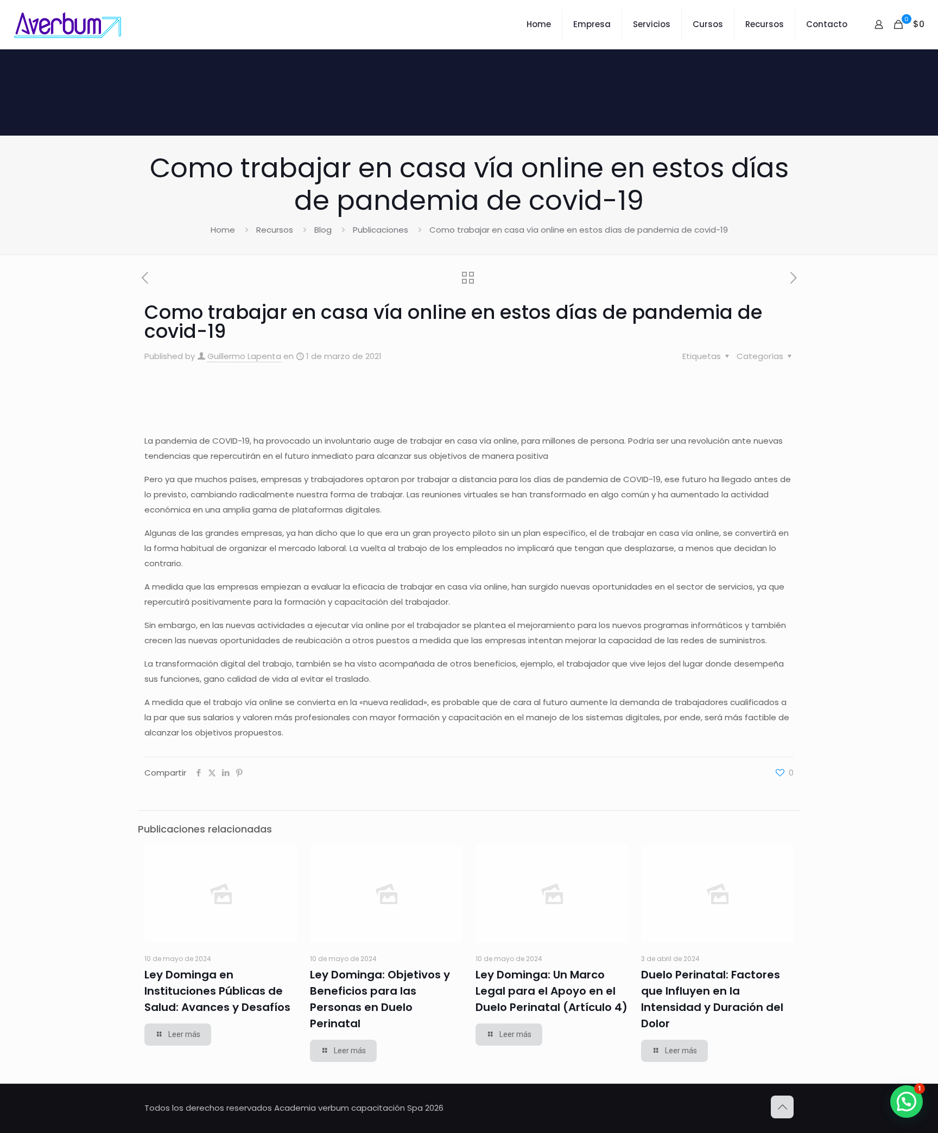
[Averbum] (67, 24)
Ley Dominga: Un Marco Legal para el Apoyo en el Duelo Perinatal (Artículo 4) (552, 991)
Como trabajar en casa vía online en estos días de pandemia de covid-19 (578, 229)
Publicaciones (380, 229)
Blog (323, 229)
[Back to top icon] (782, 1107)
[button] (906, 1101)
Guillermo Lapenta (244, 356)
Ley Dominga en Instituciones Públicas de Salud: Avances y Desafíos (217, 991)
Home (223, 229)
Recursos (274, 229)
